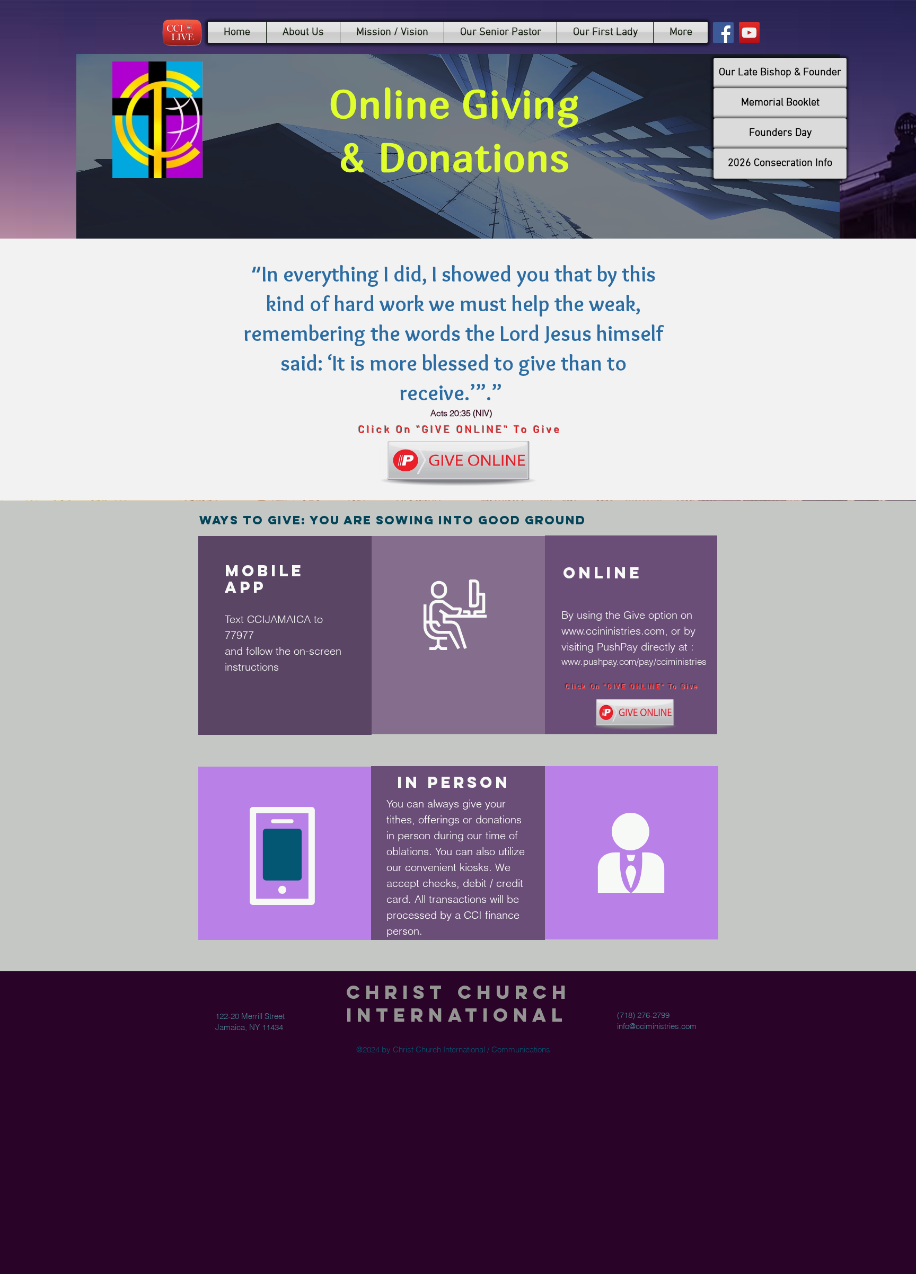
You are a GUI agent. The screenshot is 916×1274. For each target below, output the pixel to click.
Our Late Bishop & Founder (780, 72)
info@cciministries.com (657, 1026)
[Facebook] (723, 32)
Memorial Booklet (780, 102)
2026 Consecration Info (780, 163)
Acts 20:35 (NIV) (461, 413)
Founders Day (780, 133)
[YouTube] (749, 32)
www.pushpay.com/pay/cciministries (634, 661)
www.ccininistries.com (613, 630)
